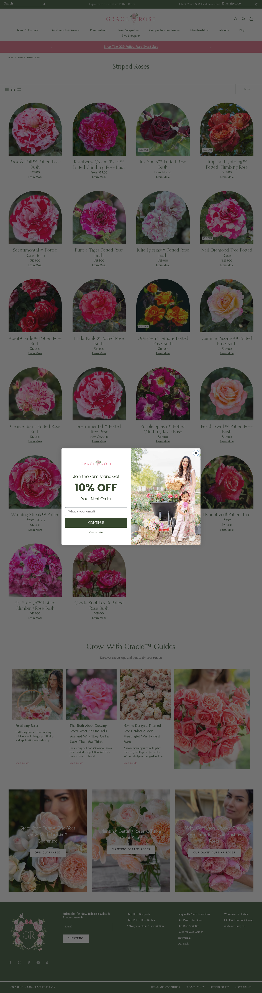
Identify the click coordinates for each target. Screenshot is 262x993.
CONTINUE (96, 523)
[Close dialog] (196, 453)
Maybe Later (96, 532)
